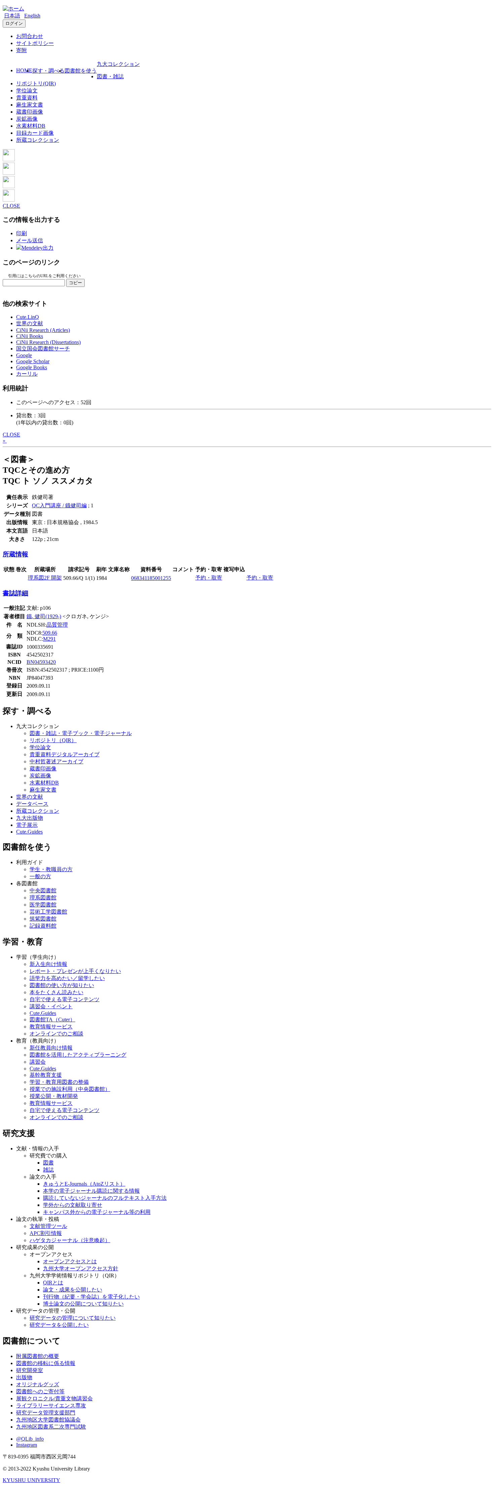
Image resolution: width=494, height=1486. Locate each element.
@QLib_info (30, 1439)
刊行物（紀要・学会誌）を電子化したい (91, 1297)
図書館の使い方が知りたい (62, 985)
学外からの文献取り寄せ (72, 1205)
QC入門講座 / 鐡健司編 (59, 505)
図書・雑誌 (110, 76)
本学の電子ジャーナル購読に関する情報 (91, 1191)
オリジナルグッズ (37, 1384)
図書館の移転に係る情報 (45, 1363)
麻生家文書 (29, 105)
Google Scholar (32, 361)
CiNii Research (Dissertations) (48, 342)
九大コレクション (118, 64)
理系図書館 (43, 897)
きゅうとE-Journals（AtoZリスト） (84, 1184)
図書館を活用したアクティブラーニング (78, 1055)
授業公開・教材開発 (54, 1096)
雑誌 (48, 1170)
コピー (75, 282)
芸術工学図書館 (48, 912)
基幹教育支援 (46, 1075)
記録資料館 (43, 926)
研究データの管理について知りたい (73, 1318)
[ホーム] (13, 8)
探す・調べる (48, 71)
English (32, 15)
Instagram (26, 1445)
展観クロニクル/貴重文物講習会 (54, 1398)
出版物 (24, 1377)
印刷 (21, 233)
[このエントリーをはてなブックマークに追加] (9, 186)
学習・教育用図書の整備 (59, 1082)
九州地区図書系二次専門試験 (51, 1427)
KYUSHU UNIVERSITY (31, 1480)
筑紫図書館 (43, 919)
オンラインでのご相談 (56, 1033)
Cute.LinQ (27, 317)
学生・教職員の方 (51, 869)
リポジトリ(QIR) (36, 83)
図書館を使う (81, 71)
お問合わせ (29, 36)
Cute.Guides (29, 832)
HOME (24, 70)
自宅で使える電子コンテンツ (64, 999)
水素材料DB (30, 126)
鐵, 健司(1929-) (44, 616)
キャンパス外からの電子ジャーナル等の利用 (97, 1212)
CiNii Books (29, 336)
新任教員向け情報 (51, 1048)
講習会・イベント (51, 1006)
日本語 (12, 15)
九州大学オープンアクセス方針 (80, 1268)
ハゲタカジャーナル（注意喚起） (70, 1240)
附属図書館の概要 (37, 1356)
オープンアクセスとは (70, 1261)
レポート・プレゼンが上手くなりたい (75, 971)
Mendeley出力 (37, 248)
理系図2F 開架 (45, 578)
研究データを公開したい (59, 1325)
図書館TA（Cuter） (52, 1019)
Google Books (31, 367)
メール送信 (29, 240)
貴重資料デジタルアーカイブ (64, 754)
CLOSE (11, 206)
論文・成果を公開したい (72, 1289)
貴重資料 (27, 97)
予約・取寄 (208, 578)
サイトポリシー (35, 43)
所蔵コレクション (37, 140)
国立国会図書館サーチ (43, 348)
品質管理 (57, 625)
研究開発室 (29, 1370)
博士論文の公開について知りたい (83, 1304)
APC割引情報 (46, 1233)
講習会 (38, 1062)
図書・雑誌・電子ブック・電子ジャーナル (81, 733)
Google (24, 355)
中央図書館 (43, 890)
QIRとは (53, 1282)
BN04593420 (41, 662)
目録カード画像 (35, 133)
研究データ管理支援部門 (45, 1412)
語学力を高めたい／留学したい (67, 978)
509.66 (49, 633)
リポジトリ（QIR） (53, 740)
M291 (49, 639)
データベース (32, 804)
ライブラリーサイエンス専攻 (51, 1405)
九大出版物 (29, 818)
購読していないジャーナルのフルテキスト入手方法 (105, 1198)
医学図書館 (43, 904)
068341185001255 (151, 578)
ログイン (14, 23)
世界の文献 (29, 323)
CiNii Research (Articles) (43, 330)
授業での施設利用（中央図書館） (70, 1089)
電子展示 (27, 825)
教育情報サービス (51, 1026)
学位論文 (27, 90)
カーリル (27, 374)
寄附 (21, 50)
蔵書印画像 (29, 112)
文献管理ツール (48, 1226)
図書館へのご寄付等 (40, 1391)
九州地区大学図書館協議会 (48, 1420)
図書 (48, 1162)
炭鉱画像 (27, 119)
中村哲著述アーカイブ (56, 761)
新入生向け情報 (48, 964)
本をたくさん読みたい (56, 992)
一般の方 (40, 876)
